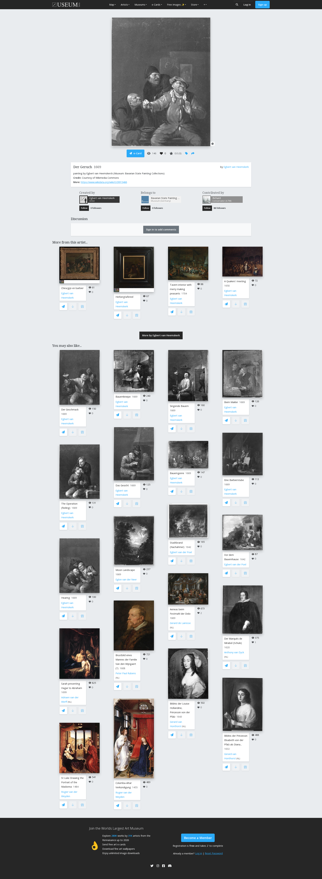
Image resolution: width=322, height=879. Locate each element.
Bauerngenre (177, 473)
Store (194, 4)
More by (161, 335)
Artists (124, 4)
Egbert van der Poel (181, 552)
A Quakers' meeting (235, 281)
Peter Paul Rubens (126, 673)
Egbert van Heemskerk (236, 166)
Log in (247, 4)
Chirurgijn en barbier (72, 288)
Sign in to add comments (161, 229)
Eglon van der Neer (126, 579)
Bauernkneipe (123, 396)
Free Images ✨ (175, 4)
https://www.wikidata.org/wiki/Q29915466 (104, 182)
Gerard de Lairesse (180, 623)
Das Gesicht (122, 485)
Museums (140, 4)
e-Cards (156, 4)
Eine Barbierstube (234, 480)
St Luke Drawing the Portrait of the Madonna (72, 782)
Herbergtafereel (124, 296)
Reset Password (214, 853)
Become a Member (198, 838)
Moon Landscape (125, 570)
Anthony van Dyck (234, 652)
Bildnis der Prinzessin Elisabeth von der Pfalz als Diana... (235, 740)
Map (111, 4)
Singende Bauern (179, 406)
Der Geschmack (69, 409)
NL (69, 701)
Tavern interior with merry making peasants (181, 289)
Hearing (65, 597)
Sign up (262, 4)
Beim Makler (231, 402)
